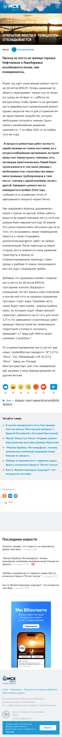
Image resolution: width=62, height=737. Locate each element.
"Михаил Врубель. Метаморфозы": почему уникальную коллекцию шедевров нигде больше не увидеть (31, 451)
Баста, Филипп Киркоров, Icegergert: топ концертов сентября (30, 586)
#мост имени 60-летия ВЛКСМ (42, 400)
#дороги (19, 400)
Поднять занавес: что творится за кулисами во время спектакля (28, 548)
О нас (5, 689)
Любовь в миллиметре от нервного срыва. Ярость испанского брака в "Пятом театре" (29, 575)
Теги (8, 400)
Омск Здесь (10, 6)
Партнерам (16, 689)
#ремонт (7, 404)
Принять (48, 727)
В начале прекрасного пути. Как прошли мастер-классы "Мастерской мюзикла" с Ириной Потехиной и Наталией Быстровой (32, 429)
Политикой (10, 732)
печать (8, 29)
